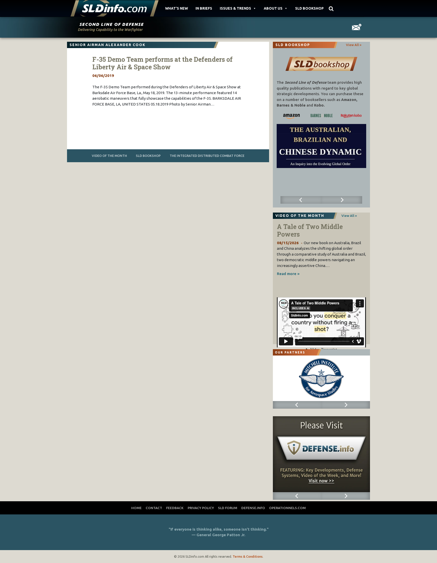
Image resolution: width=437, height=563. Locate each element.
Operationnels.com (287, 508)
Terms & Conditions (248, 556)
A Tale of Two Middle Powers (310, 230)
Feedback (175, 508)
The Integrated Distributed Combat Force (207, 155)
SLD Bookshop (309, 8)
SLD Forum (227, 508)
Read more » (288, 274)
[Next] (341, 200)
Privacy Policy (201, 508)
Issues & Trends (235, 8)
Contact (154, 508)
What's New (176, 8)
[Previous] (300, 200)
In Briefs (203, 8)
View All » (353, 45)
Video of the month (109, 155)
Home (136, 508)
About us (273, 8)
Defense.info (253, 508)
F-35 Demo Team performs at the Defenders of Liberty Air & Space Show (162, 63)
